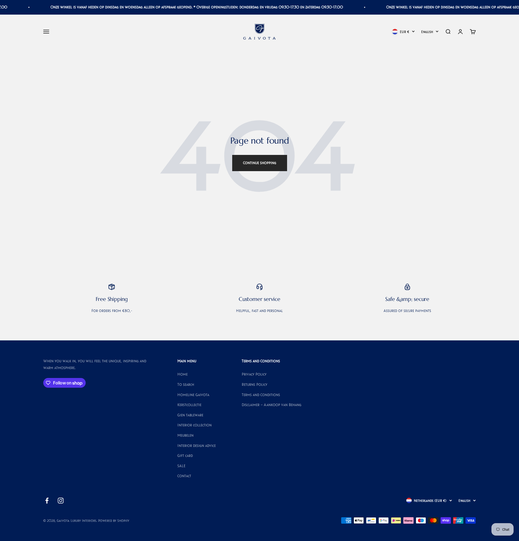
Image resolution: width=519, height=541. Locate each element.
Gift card (185, 455)
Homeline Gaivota (193, 395)
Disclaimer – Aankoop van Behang (271, 405)
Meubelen (185, 435)
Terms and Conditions (261, 395)
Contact (184, 476)
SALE (181, 466)
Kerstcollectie (189, 405)
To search (185, 384)
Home (182, 374)
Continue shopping (259, 163)
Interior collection (194, 425)
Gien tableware (190, 415)
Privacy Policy (254, 374)
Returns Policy (254, 384)
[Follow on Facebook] (47, 500)
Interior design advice (196, 445)
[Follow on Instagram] (60, 500)
